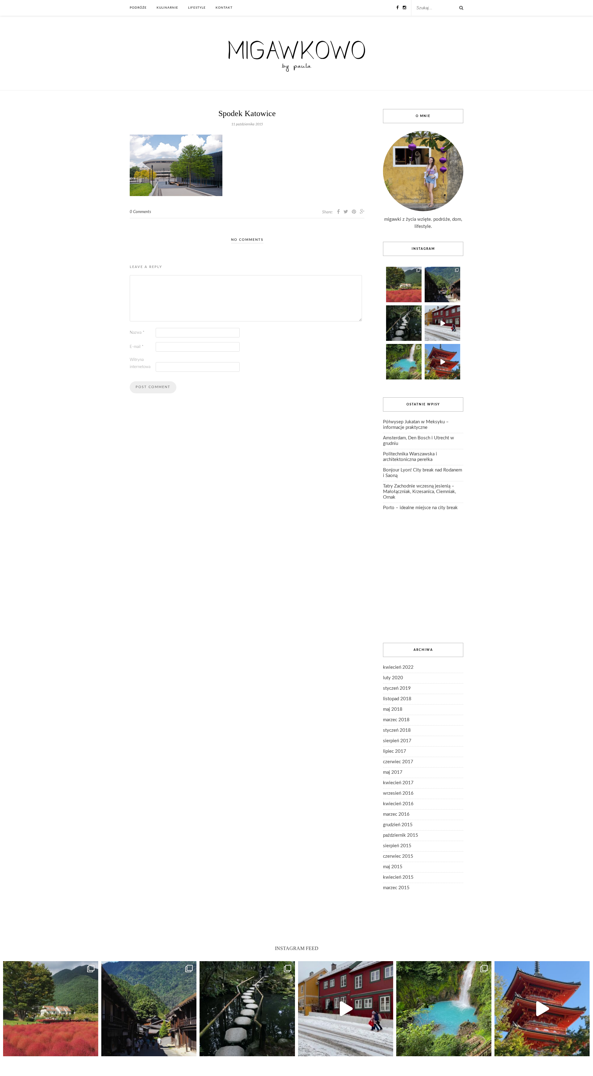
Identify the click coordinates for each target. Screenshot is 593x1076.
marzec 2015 (396, 888)
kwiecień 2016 (398, 804)
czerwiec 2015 (398, 856)
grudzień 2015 (398, 825)
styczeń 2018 (397, 730)
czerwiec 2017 (398, 762)
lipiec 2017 (394, 751)
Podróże (138, 7)
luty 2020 (393, 678)
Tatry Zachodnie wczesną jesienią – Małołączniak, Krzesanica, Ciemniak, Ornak (419, 492)
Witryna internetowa (140, 363)
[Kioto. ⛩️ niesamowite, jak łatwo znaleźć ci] (442, 361)
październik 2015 (400, 835)
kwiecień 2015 (398, 877)
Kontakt (224, 7)
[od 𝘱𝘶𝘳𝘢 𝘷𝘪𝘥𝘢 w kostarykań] (404, 361)
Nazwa (137, 333)
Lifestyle (197, 7)
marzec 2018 (396, 720)
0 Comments (140, 212)
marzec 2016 (396, 814)
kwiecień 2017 (398, 783)
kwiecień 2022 (398, 667)
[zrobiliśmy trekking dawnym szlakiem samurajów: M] (442, 284)
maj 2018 (392, 709)
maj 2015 (392, 867)
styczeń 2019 (397, 688)
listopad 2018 (397, 699)
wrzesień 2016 (398, 793)
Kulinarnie (167, 7)
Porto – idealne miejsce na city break (420, 507)
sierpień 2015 (397, 846)
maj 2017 (392, 772)
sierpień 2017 (397, 741)
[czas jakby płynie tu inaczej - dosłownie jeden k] (404, 323)
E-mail (137, 347)
